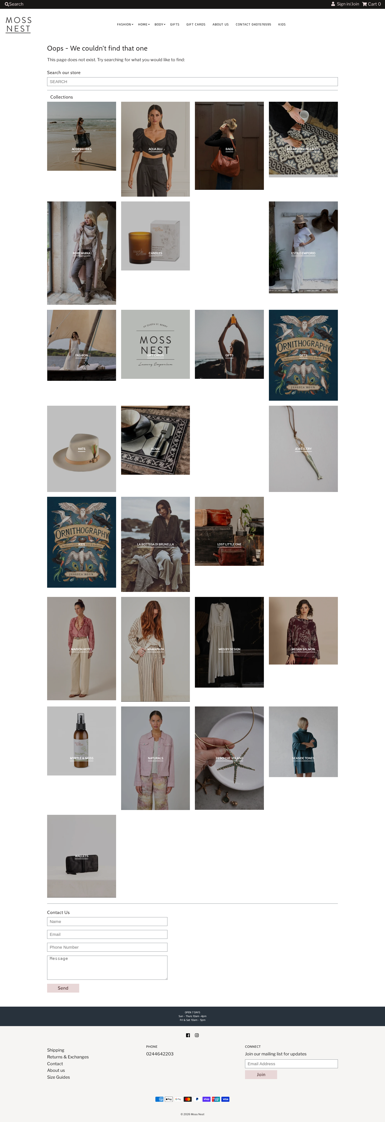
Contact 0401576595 (253, 24)
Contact (55, 1063)
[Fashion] (81, 345)
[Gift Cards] (155, 344)
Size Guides (58, 1077)
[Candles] (155, 235)
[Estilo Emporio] (303, 247)
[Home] (155, 440)
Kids (282, 24)
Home (143, 24)
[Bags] (229, 146)
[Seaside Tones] (303, 741)
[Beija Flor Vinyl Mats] (303, 139)
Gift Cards (196, 24)
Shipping (55, 1050)
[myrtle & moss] (81, 740)
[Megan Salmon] (303, 631)
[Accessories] (81, 136)
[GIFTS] (229, 344)
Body (159, 24)
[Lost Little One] (229, 531)
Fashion (124, 24)
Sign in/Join (347, 3)
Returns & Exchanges (68, 1056)
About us (221, 24)
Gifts (174, 24)
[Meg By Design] (229, 642)
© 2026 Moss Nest (192, 1114)
